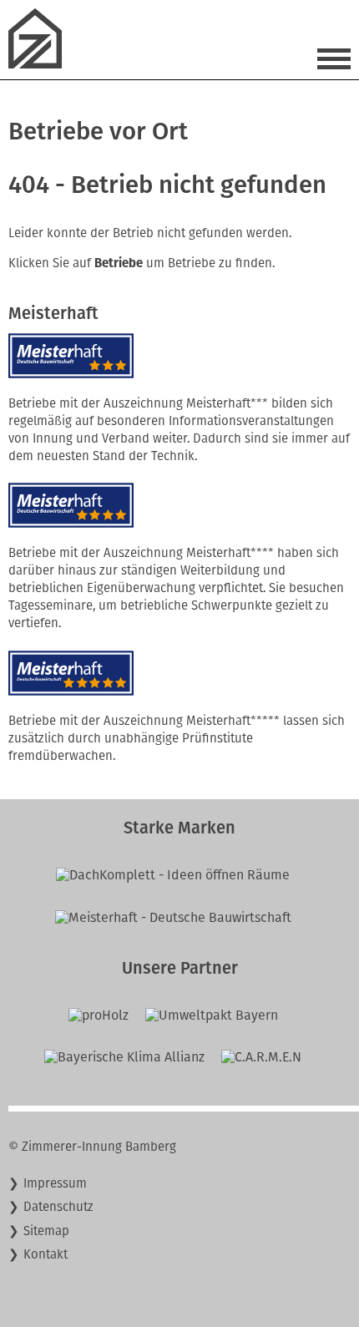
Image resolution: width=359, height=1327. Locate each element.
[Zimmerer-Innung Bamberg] (41, 64)
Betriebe (118, 263)
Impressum (55, 1183)
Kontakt (45, 1254)
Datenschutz (58, 1206)
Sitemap (46, 1230)
